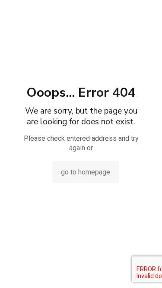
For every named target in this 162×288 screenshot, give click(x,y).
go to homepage (85, 172)
